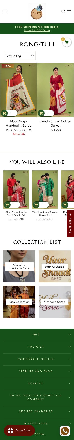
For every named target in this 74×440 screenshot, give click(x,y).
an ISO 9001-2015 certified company (36, 397)
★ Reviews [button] (70, 224)
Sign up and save (36, 371)
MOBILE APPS (36, 423)
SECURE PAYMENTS (36, 411)
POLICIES (36, 346)
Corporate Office (36, 359)
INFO (36, 334)
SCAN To (36, 383)
